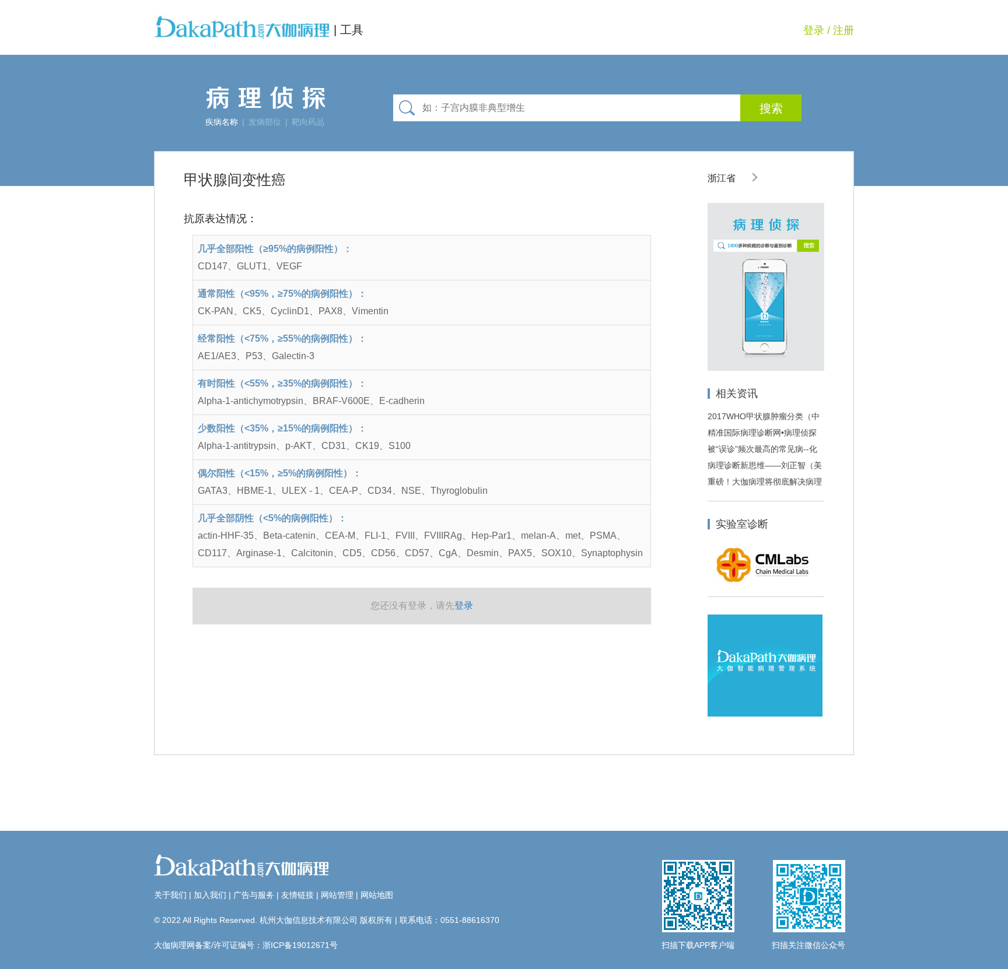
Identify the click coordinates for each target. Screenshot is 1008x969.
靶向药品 (308, 122)
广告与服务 (253, 895)
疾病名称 (221, 122)
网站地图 (376, 895)
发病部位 (265, 122)
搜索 (771, 108)
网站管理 (337, 895)
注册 (843, 30)
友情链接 (297, 895)
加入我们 (210, 895)
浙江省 (723, 178)
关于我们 (170, 895)
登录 (813, 30)
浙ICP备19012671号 (300, 945)
